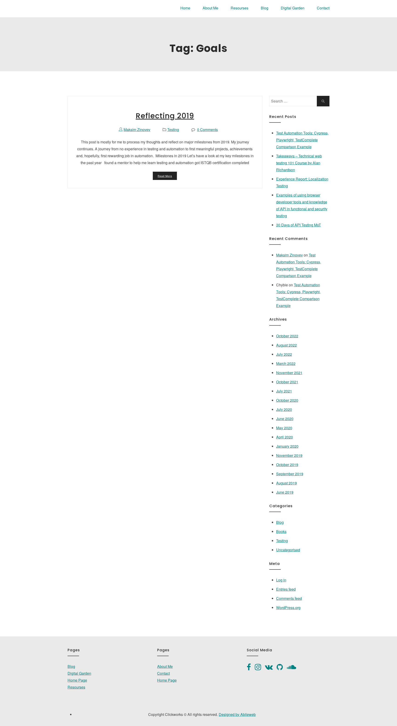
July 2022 (284, 354)
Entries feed (286, 589)
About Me (210, 8)
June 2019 (284, 492)
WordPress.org (288, 607)
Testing (173, 129)
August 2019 (286, 483)
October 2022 (287, 336)
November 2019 (289, 455)
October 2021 (287, 381)
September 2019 (289, 473)
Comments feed (289, 598)
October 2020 (287, 400)
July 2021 (284, 391)
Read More (165, 176)
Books (281, 531)
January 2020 (287, 446)
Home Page (77, 680)
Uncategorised (288, 549)
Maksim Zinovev (289, 255)
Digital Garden (292, 8)
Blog (264, 8)
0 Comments (207, 129)
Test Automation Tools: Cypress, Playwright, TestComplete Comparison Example (302, 139)
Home (185, 8)
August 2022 (286, 345)
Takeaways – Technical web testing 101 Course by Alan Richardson (299, 162)
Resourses (239, 8)
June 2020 (284, 418)
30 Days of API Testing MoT (298, 225)
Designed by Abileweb (237, 714)
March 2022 (285, 363)
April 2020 (284, 437)
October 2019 (287, 464)
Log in (281, 580)
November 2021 (289, 372)
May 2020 (284, 427)
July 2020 (284, 409)
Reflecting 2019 (165, 116)
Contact (323, 8)
